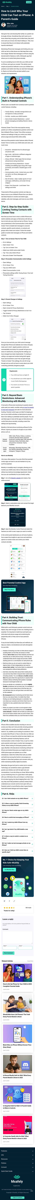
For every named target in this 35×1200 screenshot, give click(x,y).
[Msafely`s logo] (7, 2)
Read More (30, 961)
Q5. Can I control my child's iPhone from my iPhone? (15, 823)
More (32, 1191)
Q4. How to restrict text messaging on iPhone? (15, 817)
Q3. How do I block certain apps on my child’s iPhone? (15, 811)
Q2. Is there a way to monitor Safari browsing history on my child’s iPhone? (15, 804)
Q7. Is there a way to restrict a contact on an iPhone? (15, 837)
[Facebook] (9, 901)
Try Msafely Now (9, 869)
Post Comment (8, 953)
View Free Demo (9, 589)
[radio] (4, 908)
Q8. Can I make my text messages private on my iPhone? (16, 844)
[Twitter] (4, 901)
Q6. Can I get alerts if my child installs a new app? (15, 830)
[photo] (3, 25)
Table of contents (17, 1197)
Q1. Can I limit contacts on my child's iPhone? (15, 798)
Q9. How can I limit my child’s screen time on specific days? (15, 851)
